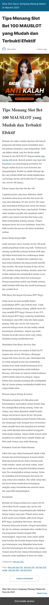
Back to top (42, 593)
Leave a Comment (24, 578)
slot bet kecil (26, 570)
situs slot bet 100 (15, 567)
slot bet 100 (18, 561)
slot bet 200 (13, 570)
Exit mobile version (24, 601)
